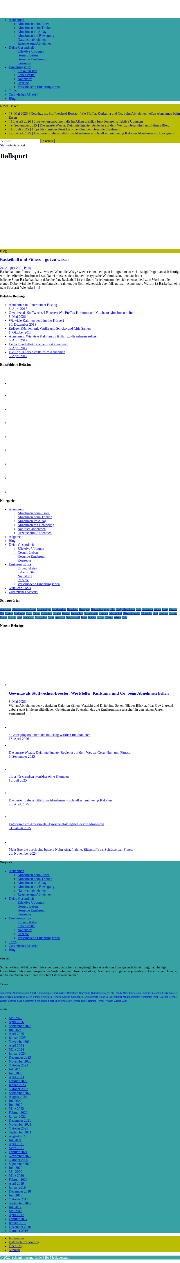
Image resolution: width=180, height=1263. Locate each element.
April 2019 (16, 1183)
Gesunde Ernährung (31, 59)
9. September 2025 (22, 756)
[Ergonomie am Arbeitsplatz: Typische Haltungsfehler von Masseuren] (17, 817)
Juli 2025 (15, 1030)
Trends (100, 617)
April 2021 (16, 1144)
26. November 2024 (23, 853)
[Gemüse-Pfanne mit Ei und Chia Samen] (17, 478)
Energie (9, 613)
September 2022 (20, 1093)
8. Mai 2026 (17, 316)
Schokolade (41, 617)
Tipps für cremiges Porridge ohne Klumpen (39, 776)
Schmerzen (28, 617)
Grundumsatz (91, 613)
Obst (155, 613)
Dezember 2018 (20, 1191)
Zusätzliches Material (23, 95)
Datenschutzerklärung (24, 1242)
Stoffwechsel (73, 617)
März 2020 (16, 1175)
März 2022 (16, 1108)
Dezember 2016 (20, 1227)
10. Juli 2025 (18, 780)
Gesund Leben (28, 55)
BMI (112, 609)
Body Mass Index (125, 609)
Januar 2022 (17, 1116)
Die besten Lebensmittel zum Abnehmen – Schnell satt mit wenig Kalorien (60, 800)
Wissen (117, 617)
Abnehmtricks (59, 609)
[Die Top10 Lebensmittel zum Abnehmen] (17, 423)
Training (92, 617)
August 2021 (18, 1136)
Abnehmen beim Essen (34, 24)
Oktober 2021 (18, 1128)
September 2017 (20, 1203)
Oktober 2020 (18, 1160)
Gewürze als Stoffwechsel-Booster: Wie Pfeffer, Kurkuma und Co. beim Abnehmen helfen (71, 312)
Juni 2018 (15, 1195)
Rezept (3, 617)
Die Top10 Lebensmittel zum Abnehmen (37, 352)
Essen (29, 613)
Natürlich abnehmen (32, 39)
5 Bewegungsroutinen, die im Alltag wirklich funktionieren (49, 735)
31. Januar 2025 (20, 828)
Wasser (109, 617)
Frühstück (46, 613)
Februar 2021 (18, 1152)
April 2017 (16, 1215)
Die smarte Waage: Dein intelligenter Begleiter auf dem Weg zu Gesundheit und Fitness (69, 752)
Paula (28, 268)
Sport (51, 617)
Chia (138, 609)
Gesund (66, 613)
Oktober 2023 (18, 1065)
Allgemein (16, 537)
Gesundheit (77, 613)
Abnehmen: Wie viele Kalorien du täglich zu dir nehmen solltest (53, 336)
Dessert (173, 609)
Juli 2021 (15, 1140)
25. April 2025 (19, 804)
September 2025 (20, 1026)
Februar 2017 (18, 1219)
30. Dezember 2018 (22, 324)
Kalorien (103, 613)
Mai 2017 (15, 1211)
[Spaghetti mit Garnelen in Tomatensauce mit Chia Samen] (17, 409)
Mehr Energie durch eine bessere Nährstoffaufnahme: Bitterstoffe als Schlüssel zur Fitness (71, 849)
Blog (12, 98)
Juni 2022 (15, 1105)
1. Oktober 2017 (20, 332)
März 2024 (16, 1049)
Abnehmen (16, 20)
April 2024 (16, 1045)
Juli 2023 (15, 1069)
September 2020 (20, 1164)
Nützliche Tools (20, 588)
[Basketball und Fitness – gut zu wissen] (56, 247)
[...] (28, 713)
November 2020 (20, 1156)
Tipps (84, 617)
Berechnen (72, 609)
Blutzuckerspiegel (100, 609)
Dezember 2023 (20, 1057)
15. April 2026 (19, 739)
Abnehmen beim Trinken (35, 28)
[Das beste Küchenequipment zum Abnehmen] (17, 450)
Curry (165, 609)
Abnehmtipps (44, 609)
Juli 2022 (15, 1101)
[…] (37, 287)
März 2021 (16, 1148)
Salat (19, 617)
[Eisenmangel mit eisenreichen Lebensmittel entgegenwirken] (17, 383)
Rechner (173, 613)
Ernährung (19, 613)
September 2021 (20, 1132)
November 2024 (20, 1041)
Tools (12, 91)
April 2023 (16, 1077)
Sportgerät (60, 617)
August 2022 (18, 1097)
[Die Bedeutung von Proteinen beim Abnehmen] (17, 492)
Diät (2, 613)
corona (157, 609)
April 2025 (16, 1034)
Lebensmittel (26, 75)
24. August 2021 (11, 268)
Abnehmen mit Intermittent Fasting (33, 305)
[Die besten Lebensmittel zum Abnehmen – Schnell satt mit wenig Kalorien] (17, 793)
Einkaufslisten (27, 71)
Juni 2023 (15, 1073)
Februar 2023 (18, 1081)
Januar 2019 (17, 1187)
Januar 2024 (17, 1053)
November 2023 (20, 1061)
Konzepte (24, 63)
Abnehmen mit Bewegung (36, 35)
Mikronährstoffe (131, 613)
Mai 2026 (15, 1018)
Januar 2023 (17, 1085)
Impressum (16, 1238)
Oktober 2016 (18, 1231)
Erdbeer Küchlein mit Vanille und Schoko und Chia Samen (50, 328)
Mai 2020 (15, 1171)
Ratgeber (163, 613)
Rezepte (23, 83)
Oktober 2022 (18, 1089)
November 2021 (20, 1124)
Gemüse (57, 613)
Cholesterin (147, 609)
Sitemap (14, 1250)
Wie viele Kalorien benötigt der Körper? (36, 320)
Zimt (124, 617)
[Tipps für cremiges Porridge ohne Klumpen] (17, 769)
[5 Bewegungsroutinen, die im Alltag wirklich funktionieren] (17, 727)
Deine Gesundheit (21, 47)
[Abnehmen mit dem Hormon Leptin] (17, 395)
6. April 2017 (18, 309)
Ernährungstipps (20, 67)
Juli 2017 (15, 1207)
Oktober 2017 (18, 1199)
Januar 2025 (17, 1038)
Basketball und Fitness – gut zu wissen (34, 259)
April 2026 (16, 1022)
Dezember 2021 (20, 1120)
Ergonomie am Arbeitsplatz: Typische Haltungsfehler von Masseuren (56, 824)
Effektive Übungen (31, 51)
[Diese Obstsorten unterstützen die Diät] (17, 464)
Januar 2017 (17, 1223)
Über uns (15, 1246)
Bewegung (84, 609)
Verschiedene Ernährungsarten (39, 87)
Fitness (36, 613)
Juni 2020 (15, 1168)
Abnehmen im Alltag (32, 31)
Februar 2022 (18, 1112)
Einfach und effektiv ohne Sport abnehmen (38, 344)
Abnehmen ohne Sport (24, 609)
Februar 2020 (18, 1179)
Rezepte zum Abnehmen (35, 43)
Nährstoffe (25, 79)
